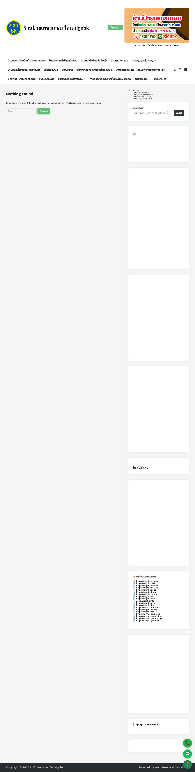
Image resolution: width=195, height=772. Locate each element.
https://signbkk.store (147, 587)
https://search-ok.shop (148, 607)
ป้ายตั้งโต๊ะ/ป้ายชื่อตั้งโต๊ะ (94, 61)
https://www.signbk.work (149, 620)
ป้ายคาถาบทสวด (119, 61)
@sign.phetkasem (147, 724)
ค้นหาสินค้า (138, 108)
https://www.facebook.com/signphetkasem (157, 45)
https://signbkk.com (146, 594)
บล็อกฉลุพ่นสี (51, 70)
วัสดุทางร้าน (141, 79)
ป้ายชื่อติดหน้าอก (125, 70)
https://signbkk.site (146, 589)
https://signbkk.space (147, 581)
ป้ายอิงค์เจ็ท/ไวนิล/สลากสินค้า (24, 70)
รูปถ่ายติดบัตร (46, 79)
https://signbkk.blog (146, 583)
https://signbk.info (144, 600)
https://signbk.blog (146, 592)
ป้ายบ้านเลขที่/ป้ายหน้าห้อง (63, 61)
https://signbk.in (144, 596)
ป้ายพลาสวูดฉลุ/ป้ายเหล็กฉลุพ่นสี (94, 70)
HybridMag (181, 767)
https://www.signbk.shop (149, 618)
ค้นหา (179, 113)
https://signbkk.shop (146, 609)
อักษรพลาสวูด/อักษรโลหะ (151, 70)
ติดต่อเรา (115, 27)
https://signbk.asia (145, 598)
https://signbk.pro (145, 603)
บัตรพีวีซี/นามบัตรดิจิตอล (21, 79)
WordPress (161, 767)
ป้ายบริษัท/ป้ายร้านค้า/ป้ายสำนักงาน (27, 61)
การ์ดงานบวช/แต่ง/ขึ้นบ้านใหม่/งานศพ (110, 79)
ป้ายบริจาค (67, 70)
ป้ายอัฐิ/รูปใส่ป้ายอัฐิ (142, 61)
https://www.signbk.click (148, 616)
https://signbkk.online (147, 585)
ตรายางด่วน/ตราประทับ (70, 79)
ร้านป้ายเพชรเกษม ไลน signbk (56, 28)
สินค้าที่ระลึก (160, 79)
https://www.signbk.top (148, 613)
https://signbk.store (146, 611)
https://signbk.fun (145, 605)
